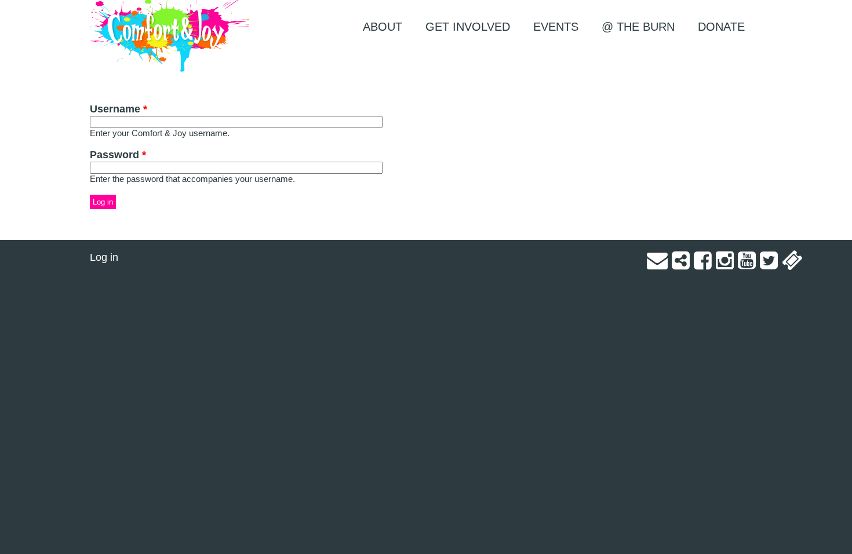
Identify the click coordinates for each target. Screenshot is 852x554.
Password (118, 155)
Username (118, 109)
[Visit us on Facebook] (703, 264)
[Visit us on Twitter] (769, 264)
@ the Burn (638, 26)
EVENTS (555, 26)
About (382, 26)
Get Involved (467, 26)
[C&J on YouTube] (747, 264)
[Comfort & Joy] (169, 36)
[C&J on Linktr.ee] (681, 264)
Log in (104, 257)
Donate (721, 26)
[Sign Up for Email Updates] (657, 264)
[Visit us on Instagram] (725, 264)
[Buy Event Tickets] (792, 264)
